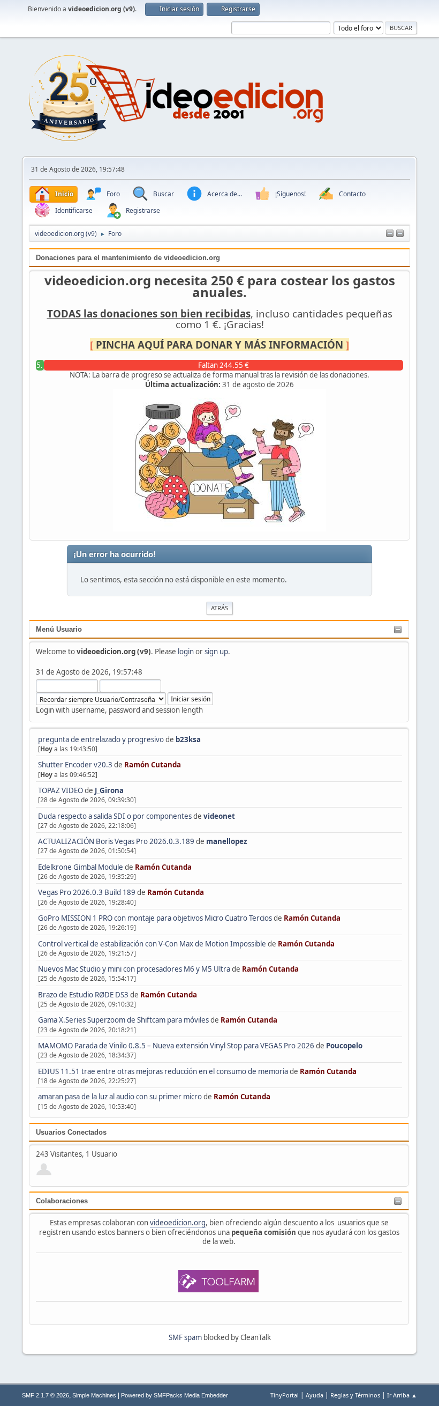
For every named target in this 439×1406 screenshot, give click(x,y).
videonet (219, 816)
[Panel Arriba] (400, 234)
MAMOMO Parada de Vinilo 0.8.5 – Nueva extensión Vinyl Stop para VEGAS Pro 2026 (176, 1045)
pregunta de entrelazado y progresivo (101, 739)
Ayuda (314, 1395)
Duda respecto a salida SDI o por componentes (115, 816)
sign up (216, 651)
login (186, 651)
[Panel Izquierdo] (389, 234)
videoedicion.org (178, 1222)
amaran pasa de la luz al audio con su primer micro (120, 1096)
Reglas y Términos (355, 1395)
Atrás (219, 608)
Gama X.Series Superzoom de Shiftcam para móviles (123, 1020)
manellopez (226, 841)
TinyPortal (284, 1395)
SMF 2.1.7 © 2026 (45, 1395)
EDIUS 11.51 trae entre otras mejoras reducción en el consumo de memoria (163, 1071)
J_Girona (109, 790)
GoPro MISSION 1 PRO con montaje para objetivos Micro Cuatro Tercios (155, 918)
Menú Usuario (59, 629)
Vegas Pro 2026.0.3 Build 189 (86, 892)
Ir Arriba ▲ (402, 1395)
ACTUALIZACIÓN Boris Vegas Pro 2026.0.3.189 (116, 841)
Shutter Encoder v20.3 (75, 764)
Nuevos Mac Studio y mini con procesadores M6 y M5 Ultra (134, 969)
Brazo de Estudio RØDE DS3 (83, 995)
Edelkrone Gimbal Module (80, 867)
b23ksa (188, 739)
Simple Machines (94, 1395)
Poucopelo (344, 1045)
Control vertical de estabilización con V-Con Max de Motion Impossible (152, 944)
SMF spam (185, 1337)
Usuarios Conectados (71, 1132)
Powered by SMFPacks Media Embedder (174, 1395)
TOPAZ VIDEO (60, 790)
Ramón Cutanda (152, 764)
